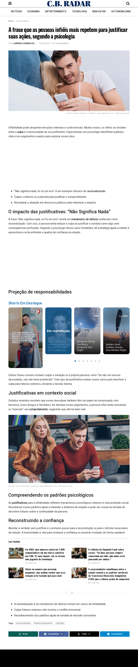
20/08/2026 (32, 563)
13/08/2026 (95, 583)
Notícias (16, 11)
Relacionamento (43, 623)
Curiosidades (22, 21)
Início (10, 21)
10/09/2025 (44, 43)
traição (60, 623)
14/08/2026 (32, 580)
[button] (75, 361)
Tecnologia (79, 11)
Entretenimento (55, 11)
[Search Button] (128, 3)
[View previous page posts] (65, 592)
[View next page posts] (72, 592)
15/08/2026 (95, 563)
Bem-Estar (99, 11)
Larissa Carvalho (23, 43)
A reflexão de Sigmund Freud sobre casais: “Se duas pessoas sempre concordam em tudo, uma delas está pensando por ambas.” (106, 554)
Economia (33, 11)
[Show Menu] (10, 3)
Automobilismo (121, 11)
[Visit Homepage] (69, 3)
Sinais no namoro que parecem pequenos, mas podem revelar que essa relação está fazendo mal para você (45, 572)
